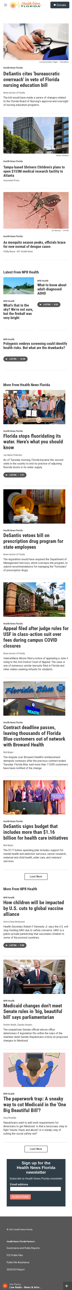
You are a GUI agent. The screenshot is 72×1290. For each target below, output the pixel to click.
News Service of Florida (14, 92)
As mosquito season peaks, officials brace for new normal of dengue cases (34, 244)
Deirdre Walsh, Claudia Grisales (17, 1024)
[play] (5, 1286)
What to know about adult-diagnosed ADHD (51, 289)
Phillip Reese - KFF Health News (18, 251)
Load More (36, 876)
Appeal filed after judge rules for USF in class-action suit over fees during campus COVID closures (36, 637)
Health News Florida (13, 67)
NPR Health (8, 301)
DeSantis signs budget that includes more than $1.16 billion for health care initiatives (35, 832)
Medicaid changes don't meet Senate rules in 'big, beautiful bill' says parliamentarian (32, 1011)
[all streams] (67, 1286)
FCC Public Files (15, 1255)
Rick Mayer (8, 845)
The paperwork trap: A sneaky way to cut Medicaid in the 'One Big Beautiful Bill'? (34, 1104)
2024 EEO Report (16, 1269)
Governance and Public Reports (23, 1248)
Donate (61, 4)
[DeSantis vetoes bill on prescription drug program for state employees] (34, 506)
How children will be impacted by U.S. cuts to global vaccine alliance (33, 908)
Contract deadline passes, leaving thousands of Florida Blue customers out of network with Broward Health (34, 736)
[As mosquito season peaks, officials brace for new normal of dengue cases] (36, 210)
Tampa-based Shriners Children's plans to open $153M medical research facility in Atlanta (34, 171)
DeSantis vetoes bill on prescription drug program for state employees (33, 541)
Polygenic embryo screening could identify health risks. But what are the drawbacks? (35, 346)
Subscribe (20, 1196)
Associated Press (11, 180)
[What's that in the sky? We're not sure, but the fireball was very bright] (18, 285)
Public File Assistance (18, 1262)
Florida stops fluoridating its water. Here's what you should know (33, 442)
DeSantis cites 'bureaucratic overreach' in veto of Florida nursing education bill (31, 79)
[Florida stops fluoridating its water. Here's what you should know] (34, 407)
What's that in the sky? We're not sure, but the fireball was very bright (18, 311)
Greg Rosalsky (9, 1117)
